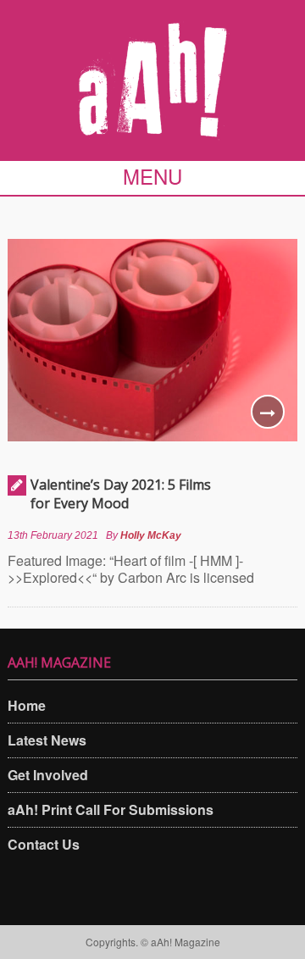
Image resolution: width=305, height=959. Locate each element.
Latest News (47, 740)
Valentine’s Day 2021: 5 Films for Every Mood (120, 494)
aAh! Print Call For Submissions (111, 809)
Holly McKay (150, 535)
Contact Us (44, 844)
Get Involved (48, 774)
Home (27, 705)
